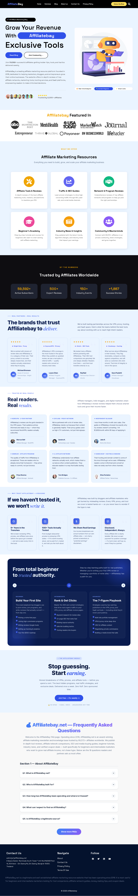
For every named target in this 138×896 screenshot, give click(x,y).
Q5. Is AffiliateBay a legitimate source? (41, 819)
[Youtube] (109, 859)
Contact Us (75, 4)
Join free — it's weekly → (69, 698)
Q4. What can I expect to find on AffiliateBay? (44, 807)
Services (48, 4)
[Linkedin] (104, 859)
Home (39, 4)
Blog (56, 4)
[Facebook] (93, 859)
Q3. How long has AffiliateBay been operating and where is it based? (55, 796)
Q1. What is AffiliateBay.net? (36, 773)
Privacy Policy (88, 4)
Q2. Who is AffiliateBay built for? (38, 784)
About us (64, 4)
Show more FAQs (69, 832)
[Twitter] (98, 859)
